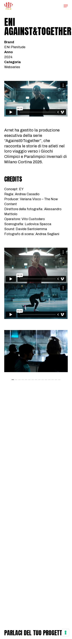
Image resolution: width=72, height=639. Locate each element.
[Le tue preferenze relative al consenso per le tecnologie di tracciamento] (65, 632)
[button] (66, 6)
